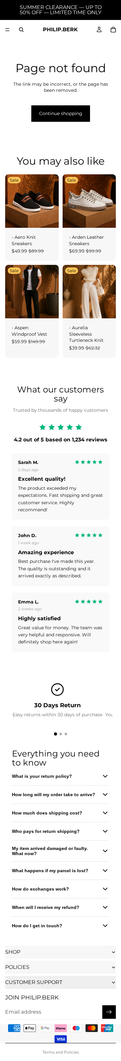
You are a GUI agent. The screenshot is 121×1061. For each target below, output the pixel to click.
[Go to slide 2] (60, 734)
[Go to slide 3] (66, 734)
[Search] (21, 30)
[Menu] (7, 29)
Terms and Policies (61, 1052)
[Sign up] (109, 1012)
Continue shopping (60, 113)
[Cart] (113, 30)
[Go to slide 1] (55, 734)
